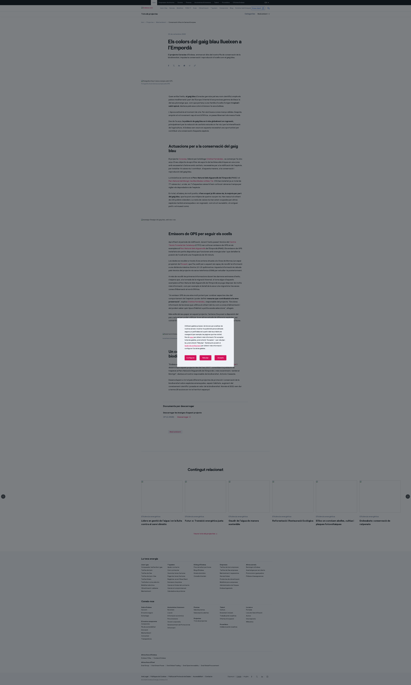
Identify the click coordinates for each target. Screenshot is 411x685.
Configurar (190, 358)
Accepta (220, 358)
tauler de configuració (193, 346)
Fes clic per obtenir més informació (199, 337)
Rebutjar (205, 358)
